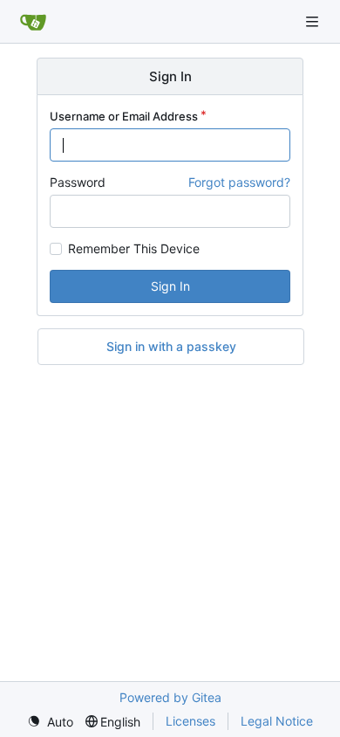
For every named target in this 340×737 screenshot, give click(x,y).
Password (77, 182)
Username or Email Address (124, 116)
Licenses (190, 720)
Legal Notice (277, 720)
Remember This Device (134, 249)
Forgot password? (239, 182)
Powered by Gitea (170, 697)
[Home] (33, 22)
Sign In (170, 286)
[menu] (50, 721)
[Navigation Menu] (313, 21)
